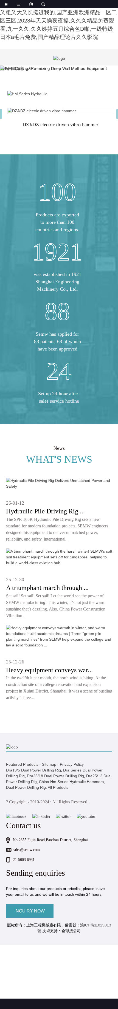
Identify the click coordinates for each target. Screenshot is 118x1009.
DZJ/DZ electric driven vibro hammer (60, 124)
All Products (58, 787)
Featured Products (22, 764)
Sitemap (49, 764)
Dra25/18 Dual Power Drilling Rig (55, 776)
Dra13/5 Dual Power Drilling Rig (33, 770)
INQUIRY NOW (30, 911)
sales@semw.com (26, 850)
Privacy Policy (72, 764)
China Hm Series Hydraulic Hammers (71, 781)
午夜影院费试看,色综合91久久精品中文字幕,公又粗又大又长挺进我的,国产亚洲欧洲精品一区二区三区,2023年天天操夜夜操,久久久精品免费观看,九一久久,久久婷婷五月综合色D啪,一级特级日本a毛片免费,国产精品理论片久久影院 (58, 20)
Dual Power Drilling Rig (26, 787)
